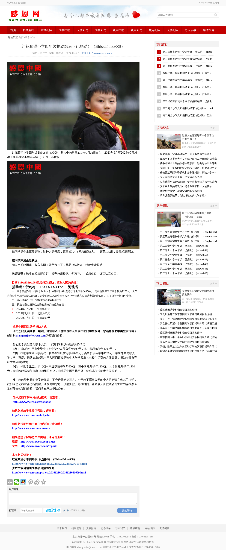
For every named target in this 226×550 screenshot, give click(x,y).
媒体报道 (208, 30)
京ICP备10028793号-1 (114, 547)
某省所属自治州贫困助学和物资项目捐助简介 (184, 342)
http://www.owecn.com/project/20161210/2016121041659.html (49, 472)
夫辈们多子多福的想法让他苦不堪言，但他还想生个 (188, 168)
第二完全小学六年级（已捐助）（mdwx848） (184, 264)
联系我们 (120, 528)
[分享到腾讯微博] (30, 482)
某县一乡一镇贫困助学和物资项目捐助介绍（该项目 (188, 319)
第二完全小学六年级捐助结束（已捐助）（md (188, 108)
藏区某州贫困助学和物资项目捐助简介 (181, 332)
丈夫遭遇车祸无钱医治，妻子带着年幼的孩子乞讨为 (188, 181)
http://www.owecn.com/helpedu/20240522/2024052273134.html (49, 463)
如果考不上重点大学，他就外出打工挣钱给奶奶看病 (188, 158)
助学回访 (100, 30)
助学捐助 (64, 30)
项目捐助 (118, 30)
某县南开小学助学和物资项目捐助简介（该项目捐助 (188, 328)
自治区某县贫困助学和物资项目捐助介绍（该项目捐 (188, 351)
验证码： (14, 510)
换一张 (66, 510)
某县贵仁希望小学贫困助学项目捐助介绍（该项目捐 (188, 323)
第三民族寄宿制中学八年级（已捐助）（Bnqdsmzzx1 (188, 232)
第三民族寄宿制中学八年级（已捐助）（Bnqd (187, 66)
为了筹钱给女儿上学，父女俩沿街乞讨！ (182, 177)
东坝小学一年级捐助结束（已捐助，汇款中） (187, 73)
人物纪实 (172, 30)
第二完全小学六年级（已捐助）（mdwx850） (184, 255)
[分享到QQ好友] (23, 482)
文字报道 (91, 528)
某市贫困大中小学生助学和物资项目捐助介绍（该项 (188, 337)
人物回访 (82, 30)
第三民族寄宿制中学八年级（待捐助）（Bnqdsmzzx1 (188, 236)
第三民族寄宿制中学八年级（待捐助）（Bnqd (187, 52)
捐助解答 (28, 30)
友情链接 (164, 528)
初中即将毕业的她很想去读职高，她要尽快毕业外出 (188, 163)
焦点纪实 (154, 30)
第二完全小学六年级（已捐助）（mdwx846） (184, 268)
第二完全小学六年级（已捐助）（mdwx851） (184, 250)
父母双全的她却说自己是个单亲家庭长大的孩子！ (187, 186)
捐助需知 (76, 528)
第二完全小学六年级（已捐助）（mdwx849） (184, 259)
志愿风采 (106, 528)
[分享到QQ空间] (43, 482)
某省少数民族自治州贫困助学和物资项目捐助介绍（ (188, 346)
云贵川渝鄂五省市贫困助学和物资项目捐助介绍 (186, 314)
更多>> (213, 128)
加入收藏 (11, 2)
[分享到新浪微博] (37, 482)
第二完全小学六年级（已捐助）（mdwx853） (184, 245)
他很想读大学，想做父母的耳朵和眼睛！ (182, 191)
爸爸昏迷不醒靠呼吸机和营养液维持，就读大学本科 (188, 172)
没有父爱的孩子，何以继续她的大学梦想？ (183, 195)
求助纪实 (46, 30)
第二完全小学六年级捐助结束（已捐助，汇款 (187, 115)
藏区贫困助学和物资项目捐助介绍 (178, 309)
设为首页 (22, 2)
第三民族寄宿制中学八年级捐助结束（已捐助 (187, 59)
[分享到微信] (16, 482)
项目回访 (136, 30)
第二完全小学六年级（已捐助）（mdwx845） (184, 273)
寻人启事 (190, 30)
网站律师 (150, 528)
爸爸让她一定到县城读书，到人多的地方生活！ (186, 154)
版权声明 (135, 528)
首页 (13, 30)
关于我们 (62, 528)
